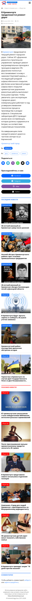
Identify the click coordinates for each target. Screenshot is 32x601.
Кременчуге (8, 52)
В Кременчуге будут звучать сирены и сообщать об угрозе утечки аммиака (13, 318)
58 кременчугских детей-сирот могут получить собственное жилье (14, 538)
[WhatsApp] (18, 163)
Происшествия (6, 205)
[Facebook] (3, 163)
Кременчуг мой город (10, 143)
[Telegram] (8, 163)
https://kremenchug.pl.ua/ (16, 596)
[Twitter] (22, 163)
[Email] (27, 163)
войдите (27, 580)
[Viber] (13, 163)
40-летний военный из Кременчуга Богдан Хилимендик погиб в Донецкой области (15, 287)
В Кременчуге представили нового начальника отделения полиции (14, 477)
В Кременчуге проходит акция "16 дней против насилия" (15, 567)
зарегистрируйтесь (12, 582)
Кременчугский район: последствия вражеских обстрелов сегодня (11, 348)
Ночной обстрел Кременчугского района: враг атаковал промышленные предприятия (15, 256)
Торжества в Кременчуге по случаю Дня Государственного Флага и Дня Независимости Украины (14, 379)
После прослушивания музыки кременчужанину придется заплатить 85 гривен (14, 446)
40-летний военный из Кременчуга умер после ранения (15, 227)
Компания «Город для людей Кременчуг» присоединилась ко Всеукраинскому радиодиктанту (15, 507)
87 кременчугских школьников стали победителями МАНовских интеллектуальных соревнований (15, 415)
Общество (8, 148)
